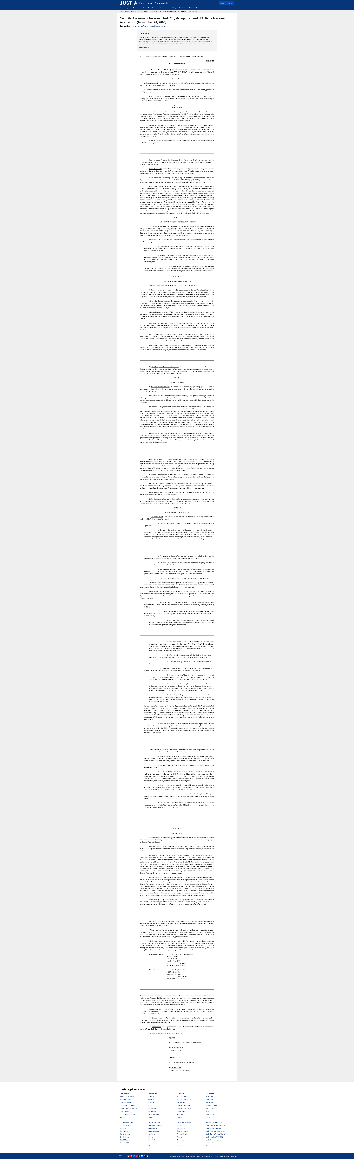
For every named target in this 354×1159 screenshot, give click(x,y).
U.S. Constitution (125, 1125)
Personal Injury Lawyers (128, 1114)
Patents (179, 1137)
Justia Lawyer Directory (214, 1128)
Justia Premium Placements (215, 1131)
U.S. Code (123, 1128)
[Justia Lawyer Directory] (147, 1156)
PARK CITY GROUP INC (151, 11)
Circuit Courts (124, 1137)
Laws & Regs (172, 8)
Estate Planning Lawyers (128, 1108)
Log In (222, 3)
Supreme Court (125, 1134)
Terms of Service (207, 1156)
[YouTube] (131, 1156)
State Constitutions (155, 1125)
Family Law (152, 1111)
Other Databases (184, 1122)
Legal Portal (185, 1156)
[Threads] (139, 1156)
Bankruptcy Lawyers (127, 1096)
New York (151, 1140)
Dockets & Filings (126, 1143)
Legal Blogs (181, 1128)
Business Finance (142, 26)
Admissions (209, 1099)
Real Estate (181, 1111)
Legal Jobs (180, 1125)
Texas (150, 1143)
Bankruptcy (152, 1096)
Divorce (151, 1102)
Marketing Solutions (196, 8)
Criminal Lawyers (126, 1102)
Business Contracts (136, 11)
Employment (181, 1102)
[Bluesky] (142, 1156)
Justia (121, 11)
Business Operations (184, 1099)
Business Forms (182, 1131)
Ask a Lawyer (136, 8)
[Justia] (128, 3)
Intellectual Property (184, 1105)
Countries (180, 1143)
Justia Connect (175, 1156)
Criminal (151, 1099)
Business (180, 1094)
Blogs (208, 1111)
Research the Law (149, 8)
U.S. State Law (154, 1122)
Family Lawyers (125, 1111)
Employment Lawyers (127, 1105)
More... (122, 1117)
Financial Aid (210, 1102)
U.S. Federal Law (126, 1122)
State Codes (152, 1128)
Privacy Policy (218, 1156)
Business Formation (184, 1096)
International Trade (184, 1108)
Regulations (124, 1131)
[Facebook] (134, 1156)
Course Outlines (211, 1105)
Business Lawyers (126, 1099)
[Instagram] (137, 1156)
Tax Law (180, 1114)
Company (193, 1156)
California (151, 1134)
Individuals (152, 1094)
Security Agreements (157, 26)
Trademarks (181, 1140)
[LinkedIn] (128, 1156)
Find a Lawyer (125, 8)
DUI (149, 1105)
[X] (145, 1156)
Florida (150, 1137)
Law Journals (210, 1108)
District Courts (125, 1140)
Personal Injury (153, 1114)
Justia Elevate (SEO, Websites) (216, 1134)
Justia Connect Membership (215, 1125)
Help (198, 1156)
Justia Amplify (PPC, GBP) (214, 1137)
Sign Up (230, 3)
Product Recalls (182, 1134)
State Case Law (153, 1131)
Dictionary (209, 1096)
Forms (127, 11)
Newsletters (183, 8)
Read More (143, 47)
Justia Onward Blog (212, 1140)
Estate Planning (153, 1108)
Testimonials (210, 1143)
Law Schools (161, 8)
